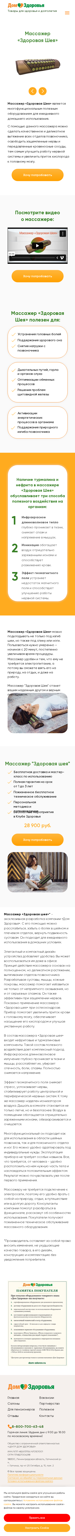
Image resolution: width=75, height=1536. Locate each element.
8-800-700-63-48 (28, 1426)
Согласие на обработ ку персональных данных (35, 1477)
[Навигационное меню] (67, 12)
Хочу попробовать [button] (37, 175)
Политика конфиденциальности (25, 1474)
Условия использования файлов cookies (30, 1481)
